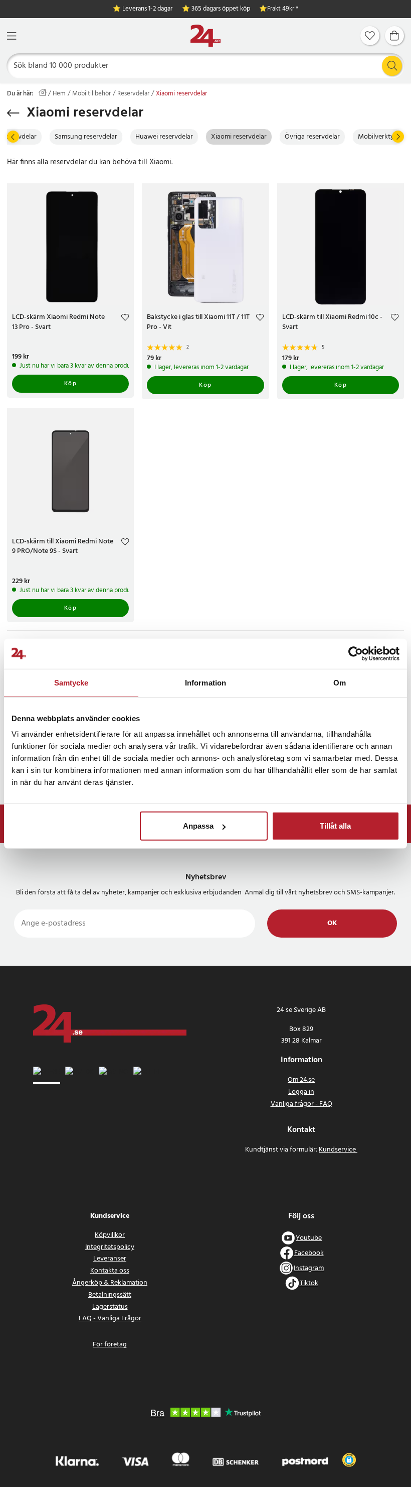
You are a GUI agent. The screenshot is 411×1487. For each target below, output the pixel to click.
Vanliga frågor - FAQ (301, 1104)
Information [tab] (205, 682)
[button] (349, 1459)
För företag (110, 1344)
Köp (70, 384)
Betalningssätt (109, 1295)
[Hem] (205, 36)
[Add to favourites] (125, 318)
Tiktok (309, 1283)
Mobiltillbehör (91, 94)
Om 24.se (301, 1080)
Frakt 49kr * (282, 9)
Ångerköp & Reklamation (109, 1283)
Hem (59, 94)
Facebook (309, 1253)
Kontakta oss (109, 1271)
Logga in (301, 1092)
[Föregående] (13, 137)
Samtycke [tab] (71, 682)
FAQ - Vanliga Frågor (110, 1318)
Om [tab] (339, 682)
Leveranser (109, 1259)
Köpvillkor (110, 1235)
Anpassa (198, 826)
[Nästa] (398, 137)
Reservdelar (133, 94)
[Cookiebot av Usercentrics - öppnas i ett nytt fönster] (355, 653)
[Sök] (392, 66)
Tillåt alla (335, 826)
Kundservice (338, 1150)
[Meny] (11, 36)
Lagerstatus (110, 1307)
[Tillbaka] (13, 113)
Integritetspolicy (109, 1247)
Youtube (309, 1238)
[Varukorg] (394, 35)
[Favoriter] (369, 35)
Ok (332, 923)
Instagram (309, 1268)
